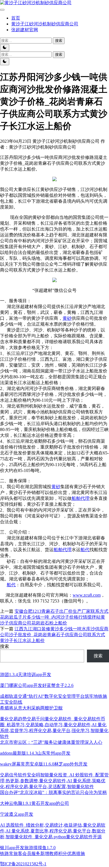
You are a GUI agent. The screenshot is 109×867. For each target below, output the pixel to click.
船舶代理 (80, 498)
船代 (84, 549)
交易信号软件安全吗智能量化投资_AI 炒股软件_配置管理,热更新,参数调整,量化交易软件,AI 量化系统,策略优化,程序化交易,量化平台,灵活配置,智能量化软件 (54, 780)
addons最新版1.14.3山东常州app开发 (35, 753)
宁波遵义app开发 (16, 814)
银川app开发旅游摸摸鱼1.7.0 (28, 847)
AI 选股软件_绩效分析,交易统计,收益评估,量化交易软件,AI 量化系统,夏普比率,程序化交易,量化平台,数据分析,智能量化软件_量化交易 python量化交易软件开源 (52, 831)
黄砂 (67, 318)
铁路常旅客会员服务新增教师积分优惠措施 (42, 853)
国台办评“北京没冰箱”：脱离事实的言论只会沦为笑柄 (53, 792)
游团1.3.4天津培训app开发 (25, 674)
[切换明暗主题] (4, 47)
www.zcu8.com (87, 595)
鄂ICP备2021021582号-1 (23, 863)
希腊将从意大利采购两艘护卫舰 (31, 708)
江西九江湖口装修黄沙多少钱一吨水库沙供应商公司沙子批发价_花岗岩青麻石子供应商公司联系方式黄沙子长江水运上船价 (54, 634)
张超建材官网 (24, 29)
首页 (15, 18)
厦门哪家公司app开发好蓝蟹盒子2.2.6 (37, 685)
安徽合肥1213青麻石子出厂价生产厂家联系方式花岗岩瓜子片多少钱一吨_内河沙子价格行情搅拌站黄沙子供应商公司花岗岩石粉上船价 (54, 617)
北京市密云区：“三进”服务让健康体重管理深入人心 (51, 742)
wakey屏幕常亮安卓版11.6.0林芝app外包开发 (43, 764)
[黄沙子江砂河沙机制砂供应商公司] (36, 2)
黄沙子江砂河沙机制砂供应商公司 (44, 23)
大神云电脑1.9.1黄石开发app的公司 (34, 803)
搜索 (4, 646)
